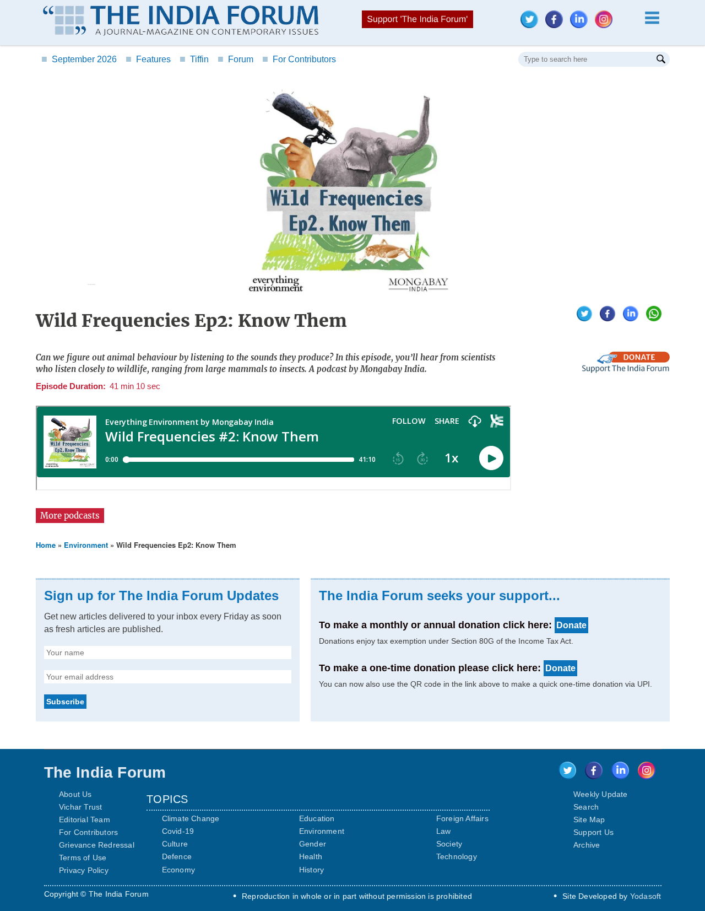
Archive (586, 844)
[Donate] (626, 370)
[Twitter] (532, 25)
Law (443, 831)
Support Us (593, 832)
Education (317, 818)
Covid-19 (178, 831)
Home (46, 545)
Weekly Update (600, 794)
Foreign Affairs (462, 818)
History (311, 869)
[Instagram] (606, 25)
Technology (456, 856)
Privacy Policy (84, 870)
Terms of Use (82, 857)
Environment (86, 545)
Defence (177, 856)
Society (449, 843)
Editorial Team (84, 819)
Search (586, 806)
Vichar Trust (80, 806)
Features (148, 59)
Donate (571, 625)
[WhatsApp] (651, 318)
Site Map (589, 819)
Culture (175, 843)
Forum (235, 59)
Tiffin (194, 59)
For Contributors (299, 59)
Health (310, 856)
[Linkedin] (581, 25)
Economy (178, 869)
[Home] (180, 22)
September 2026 (79, 59)
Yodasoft (645, 896)
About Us (75, 794)
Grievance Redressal (96, 844)
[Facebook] (556, 25)
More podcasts (70, 515)
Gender (312, 843)
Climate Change (191, 818)
